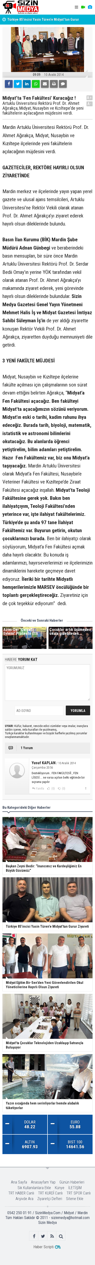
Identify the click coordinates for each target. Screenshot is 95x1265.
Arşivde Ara (24, 1198)
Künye (59, 1187)
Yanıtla (40, 788)
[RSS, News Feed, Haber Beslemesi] (52, 1236)
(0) (53, 788)
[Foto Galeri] (90, 7)
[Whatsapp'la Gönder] (36, 84)
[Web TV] (83, 7)
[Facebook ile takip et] (33, 1236)
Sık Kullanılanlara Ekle (34, 1187)
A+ (89, 97)
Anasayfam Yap (43, 1182)
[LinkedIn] (27, 84)
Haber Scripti (43, 1247)
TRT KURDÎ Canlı (50, 1193)
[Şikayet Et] (86, 788)
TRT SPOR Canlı (78, 1193)
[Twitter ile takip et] (43, 1236)
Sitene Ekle (74, 1198)
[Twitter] (18, 84)
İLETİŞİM (75, 1187)
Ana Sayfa (19, 1182)
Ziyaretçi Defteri (49, 1198)
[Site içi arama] (61, 1236)
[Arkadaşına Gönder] (45, 84)
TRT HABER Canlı (21, 1193)
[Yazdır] (54, 84)
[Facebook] (9, 84)
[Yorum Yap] (63, 84)
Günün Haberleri (71, 1182)
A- (89, 103)
